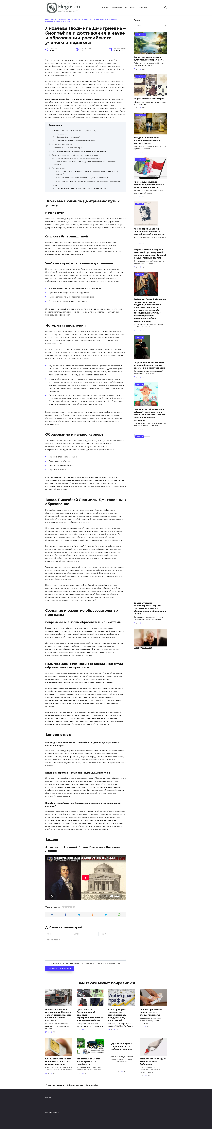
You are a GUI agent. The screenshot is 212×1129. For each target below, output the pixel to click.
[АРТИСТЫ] (146, 224)
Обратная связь (75, 1085)
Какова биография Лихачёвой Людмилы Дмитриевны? (85, 178)
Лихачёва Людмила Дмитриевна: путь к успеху (74, 130)
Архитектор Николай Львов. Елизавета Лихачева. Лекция (81, 189)
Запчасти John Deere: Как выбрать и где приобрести (88, 1061)
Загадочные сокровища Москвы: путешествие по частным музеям (147, 140)
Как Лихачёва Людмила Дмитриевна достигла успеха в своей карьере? (92, 181)
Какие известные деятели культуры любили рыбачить (149, 58)
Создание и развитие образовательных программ (75, 155)
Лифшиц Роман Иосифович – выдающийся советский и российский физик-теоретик (149, 365)
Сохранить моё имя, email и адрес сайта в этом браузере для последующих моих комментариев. (84, 963)
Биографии (117, 8)
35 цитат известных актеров (149, 98)
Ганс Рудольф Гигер (143, 648)
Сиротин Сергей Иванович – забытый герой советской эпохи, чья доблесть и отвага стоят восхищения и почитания (149, 414)
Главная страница (55, 1085)
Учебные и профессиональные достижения (76, 140)
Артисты (104, 8)
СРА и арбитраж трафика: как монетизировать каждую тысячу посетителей (117, 1014)
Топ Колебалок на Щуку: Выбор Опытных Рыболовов (153, 1061)
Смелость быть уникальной (68, 137)
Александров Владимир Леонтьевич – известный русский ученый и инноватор (149, 231)
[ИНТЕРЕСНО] (150, 53)
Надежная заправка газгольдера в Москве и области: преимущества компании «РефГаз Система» (58, 1014)
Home (47, 19)
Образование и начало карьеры (67, 148)
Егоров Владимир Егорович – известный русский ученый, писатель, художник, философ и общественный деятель (150, 253)
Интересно (130, 8)
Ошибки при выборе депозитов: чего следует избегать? (151, 1012)
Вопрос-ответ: (58, 168)
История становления (62, 144)
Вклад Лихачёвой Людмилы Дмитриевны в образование (79, 151)
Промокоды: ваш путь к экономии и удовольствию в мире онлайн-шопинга (149, 184)
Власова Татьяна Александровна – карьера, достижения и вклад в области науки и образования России (150, 608)
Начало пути (62, 134)
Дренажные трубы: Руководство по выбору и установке (122, 1046)
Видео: (55, 185)
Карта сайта (92, 1085)
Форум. (48, 1097)
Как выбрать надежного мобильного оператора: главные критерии (58, 1061)
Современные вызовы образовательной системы (78, 159)
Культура (143, 8)
